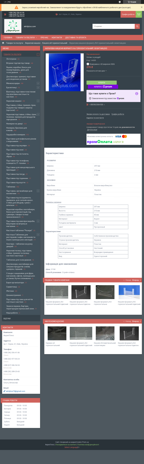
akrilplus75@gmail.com (15, 391)
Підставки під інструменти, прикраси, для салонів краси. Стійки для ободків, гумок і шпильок (19, 201)
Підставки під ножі (14, 149)
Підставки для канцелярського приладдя (20, 168)
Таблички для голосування (18, 260)
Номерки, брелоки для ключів (16, 129)
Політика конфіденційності (88, 445)
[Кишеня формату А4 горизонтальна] (105, 292)
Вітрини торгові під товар (18, 63)
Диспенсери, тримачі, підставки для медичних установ (21, 77)
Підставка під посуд (15, 174)
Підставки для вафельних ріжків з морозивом (21, 139)
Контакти (57, 37)
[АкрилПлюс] (12, 26)
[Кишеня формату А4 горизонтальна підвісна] (81, 292)
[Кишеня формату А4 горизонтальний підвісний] (57, 292)
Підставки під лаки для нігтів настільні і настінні (19, 300)
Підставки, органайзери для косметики (19, 192)
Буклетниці (11, 87)
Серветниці (11, 286)
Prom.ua (85, 442)
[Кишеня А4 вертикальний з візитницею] (105, 333)
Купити (101, 83)
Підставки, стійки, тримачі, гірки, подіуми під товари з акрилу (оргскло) (21, 107)
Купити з (98, 87)
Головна (8, 37)
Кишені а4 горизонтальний (54, 43)
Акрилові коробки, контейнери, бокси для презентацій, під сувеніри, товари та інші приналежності (20, 213)
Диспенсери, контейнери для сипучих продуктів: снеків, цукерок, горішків (19, 266)
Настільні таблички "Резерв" (19, 230)
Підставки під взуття (15, 182)
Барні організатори (15, 282)
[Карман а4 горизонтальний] (57, 333)
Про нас (44, 37)
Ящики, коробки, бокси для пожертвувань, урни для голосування (18, 69)
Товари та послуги (25, 37)
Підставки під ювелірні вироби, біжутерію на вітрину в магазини (20, 223)
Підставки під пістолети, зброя (17, 155)
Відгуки (7, 318)
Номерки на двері (14, 123)
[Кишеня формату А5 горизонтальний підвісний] (129, 292)
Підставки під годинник (17, 178)
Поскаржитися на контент (66, 445)
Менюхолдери (13, 83)
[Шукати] (137, 26)
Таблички (10, 186)
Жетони (10, 291)
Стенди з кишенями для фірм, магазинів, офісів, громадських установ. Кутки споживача (20, 275)
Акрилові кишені (32, 43)
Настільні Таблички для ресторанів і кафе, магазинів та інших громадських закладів (20, 237)
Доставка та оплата (75, 37)
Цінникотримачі (13, 295)
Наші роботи (12, 313)
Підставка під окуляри (16, 145)
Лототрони (11, 59)
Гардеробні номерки (15, 134)
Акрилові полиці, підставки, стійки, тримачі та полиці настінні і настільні (19, 253)
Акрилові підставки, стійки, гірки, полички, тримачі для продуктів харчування (21, 117)
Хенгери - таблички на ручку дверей (19, 245)
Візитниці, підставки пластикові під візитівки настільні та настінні (20, 94)
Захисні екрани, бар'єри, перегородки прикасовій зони (20, 307)
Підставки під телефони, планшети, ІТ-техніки (17, 161)
